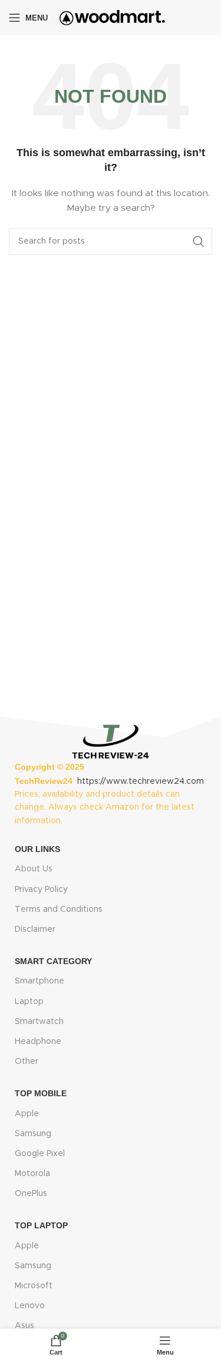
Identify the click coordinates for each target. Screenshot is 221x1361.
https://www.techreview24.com (140, 781)
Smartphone (39, 981)
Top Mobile (41, 1093)
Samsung (33, 1134)
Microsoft (33, 1286)
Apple (27, 1114)
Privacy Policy (41, 889)
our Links (37, 849)
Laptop (29, 1002)
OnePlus (31, 1194)
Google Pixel (40, 1154)
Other (26, 1061)
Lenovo (30, 1306)
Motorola (32, 1174)
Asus (24, 1326)
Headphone (38, 1041)
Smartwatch (39, 1022)
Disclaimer (35, 929)
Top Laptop (41, 1225)
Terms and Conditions (59, 909)
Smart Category (53, 961)
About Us (33, 869)
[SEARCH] (198, 241)
